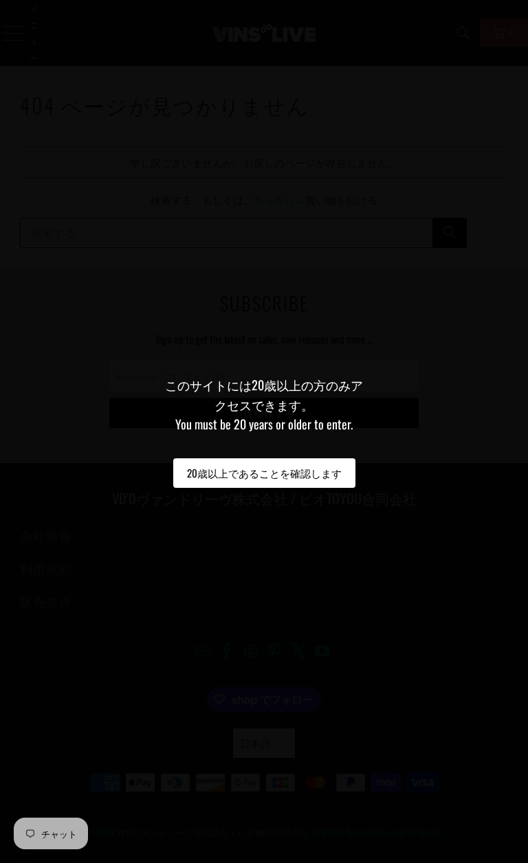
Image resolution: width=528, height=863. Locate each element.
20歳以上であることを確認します (264, 472)
